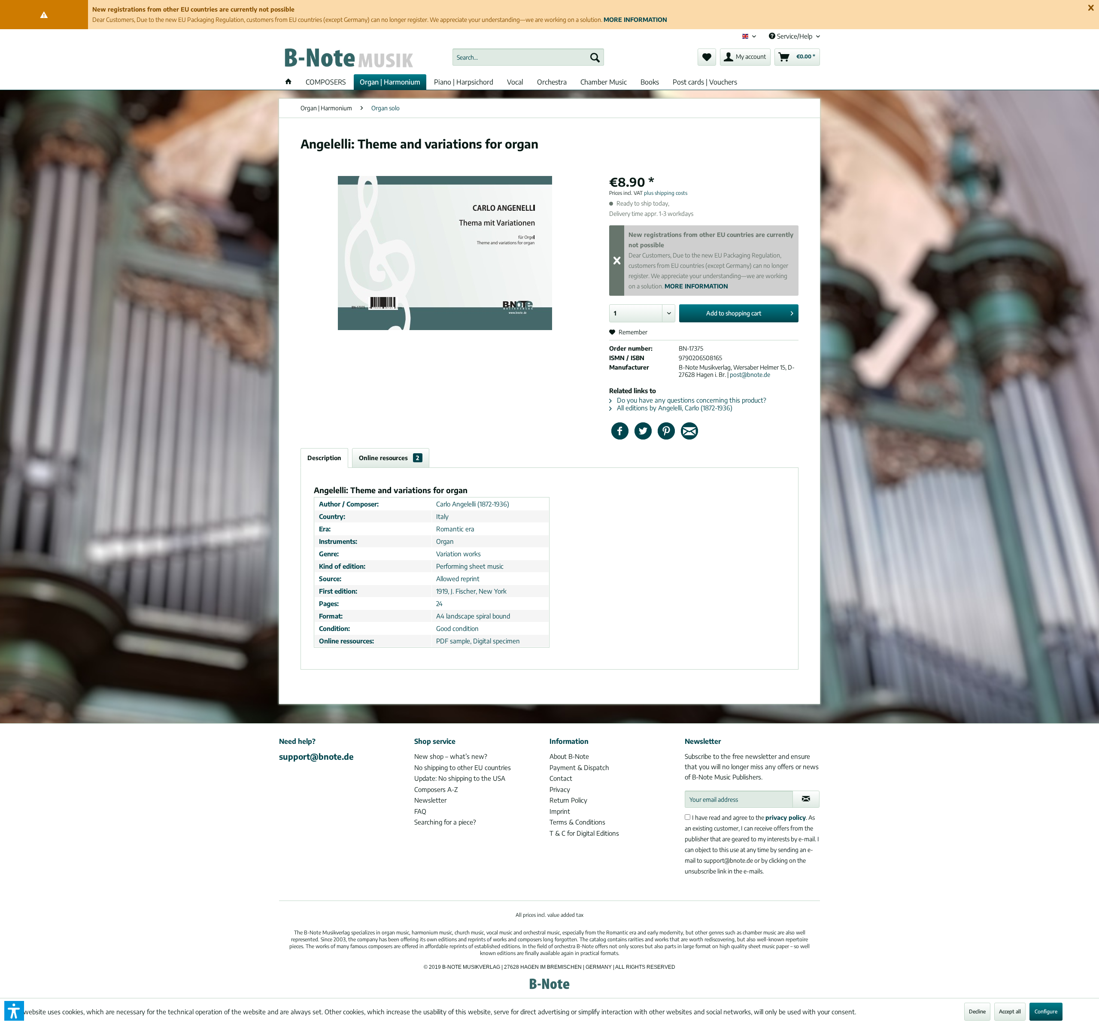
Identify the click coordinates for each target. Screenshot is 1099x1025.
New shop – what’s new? (450, 756)
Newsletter (430, 800)
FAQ (420, 811)
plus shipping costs (665, 193)
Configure (1046, 1011)
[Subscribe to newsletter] (806, 799)
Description (324, 457)
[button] (14, 1011)
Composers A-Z (436, 789)
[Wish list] (707, 57)
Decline (977, 1011)
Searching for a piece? (445, 822)
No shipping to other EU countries (462, 767)
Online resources (389, 457)
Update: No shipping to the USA (459, 778)
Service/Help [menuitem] (794, 36)
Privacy (560, 789)
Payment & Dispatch (579, 767)
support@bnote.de (316, 756)
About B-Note (569, 756)
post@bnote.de (750, 374)
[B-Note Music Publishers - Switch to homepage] (348, 59)
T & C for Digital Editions (584, 833)
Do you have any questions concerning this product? (690, 400)
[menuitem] (528, 57)
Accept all (1010, 1011)
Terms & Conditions (577, 822)
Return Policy (568, 800)
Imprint (560, 811)
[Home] (288, 82)
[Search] (595, 57)
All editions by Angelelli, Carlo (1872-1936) (673, 408)
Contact (561, 778)
